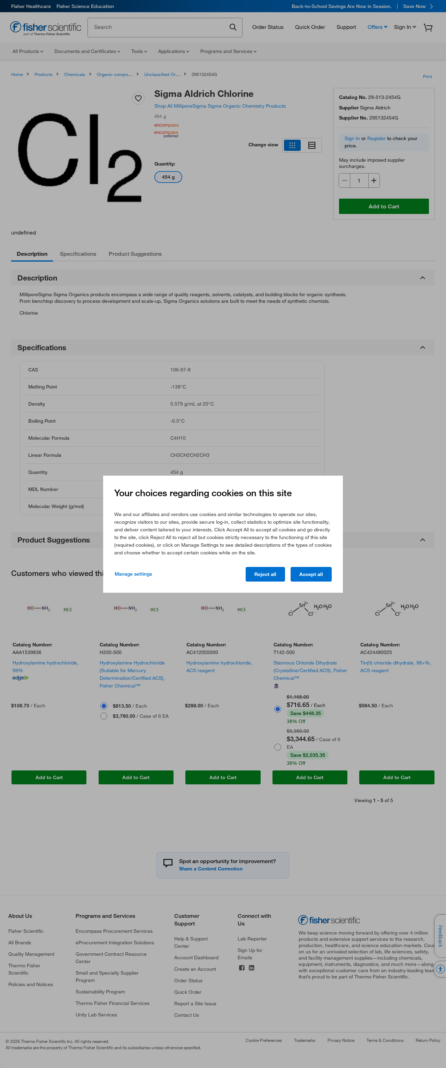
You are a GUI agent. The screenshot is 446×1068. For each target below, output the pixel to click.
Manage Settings (133, 574)
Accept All (311, 574)
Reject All (265, 574)
